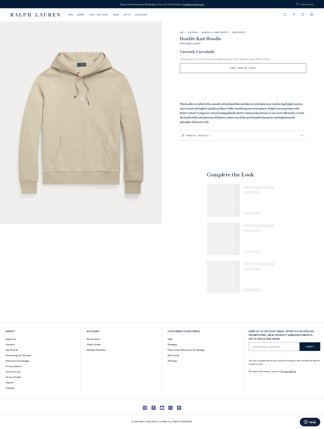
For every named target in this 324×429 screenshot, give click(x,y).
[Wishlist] (302, 15)
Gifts (127, 14)
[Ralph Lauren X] (170, 408)
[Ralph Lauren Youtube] (162, 408)
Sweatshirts (239, 32)
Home (116, 14)
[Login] (294, 14)
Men (70, 14)
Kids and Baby (99, 14)
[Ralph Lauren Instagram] (145, 408)
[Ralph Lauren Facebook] (154, 408)
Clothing (193, 32)
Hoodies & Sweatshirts (215, 32)
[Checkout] (312, 14)
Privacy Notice (288, 371)
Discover (141, 14)
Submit (310, 346)
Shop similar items (243, 68)
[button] (285, 14)
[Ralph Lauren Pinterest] (179, 408)
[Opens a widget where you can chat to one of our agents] (310, 422)
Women (81, 14)
